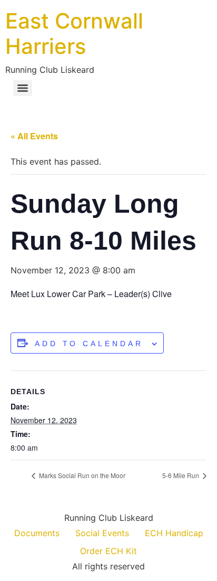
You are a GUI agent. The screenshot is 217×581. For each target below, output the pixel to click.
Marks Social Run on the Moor (81, 475)
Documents (37, 533)
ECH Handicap (174, 533)
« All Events (34, 136)
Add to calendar (89, 343)
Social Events (102, 533)
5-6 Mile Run (181, 475)
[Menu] (22, 88)
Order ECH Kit (108, 551)
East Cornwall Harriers (74, 33)
